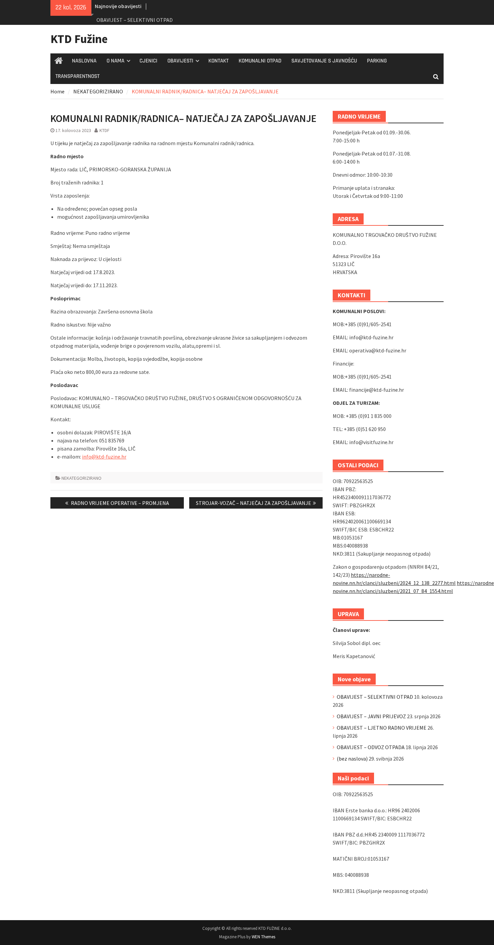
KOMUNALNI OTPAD (260, 61)
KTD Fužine (79, 39)
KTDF (104, 130)
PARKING (377, 61)
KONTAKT (218, 61)
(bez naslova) (352, 758)
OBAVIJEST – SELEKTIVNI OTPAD (134, 19)
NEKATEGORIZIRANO (81, 478)
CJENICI (148, 61)
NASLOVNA (84, 61)
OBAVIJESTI (180, 61)
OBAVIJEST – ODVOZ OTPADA (371, 747)
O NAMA (115, 61)
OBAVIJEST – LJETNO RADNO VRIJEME (381, 727)
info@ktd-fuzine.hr (104, 456)
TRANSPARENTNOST (77, 76)
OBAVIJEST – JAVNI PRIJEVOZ (371, 716)
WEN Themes (263, 937)
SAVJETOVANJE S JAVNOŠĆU (324, 61)
